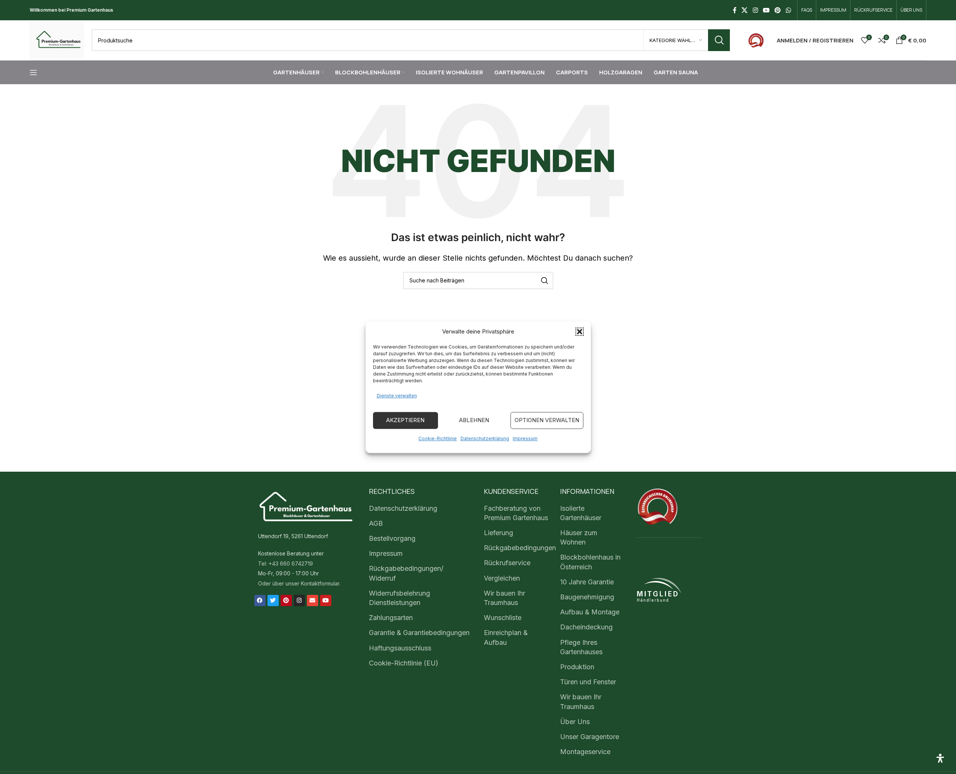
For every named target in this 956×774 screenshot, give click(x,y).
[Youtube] (325, 600)
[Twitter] (273, 600)
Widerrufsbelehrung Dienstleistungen (399, 598)
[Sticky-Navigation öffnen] (33, 72)
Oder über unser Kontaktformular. (299, 583)
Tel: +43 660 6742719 (285, 563)
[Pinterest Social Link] (777, 10)
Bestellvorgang (392, 538)
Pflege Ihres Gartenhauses (581, 647)
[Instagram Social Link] (755, 10)
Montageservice (585, 752)
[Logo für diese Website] (57, 40)
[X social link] (744, 10)
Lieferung (498, 533)
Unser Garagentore (589, 737)
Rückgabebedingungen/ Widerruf (406, 573)
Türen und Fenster (588, 682)
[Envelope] (312, 600)
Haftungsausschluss (400, 648)
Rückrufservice (507, 563)
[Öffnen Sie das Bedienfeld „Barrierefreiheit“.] (940, 758)
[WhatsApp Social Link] (788, 10)
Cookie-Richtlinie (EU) (403, 663)
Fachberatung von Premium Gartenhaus (516, 513)
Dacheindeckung (586, 627)
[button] (579, 331)
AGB (376, 523)
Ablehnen (474, 420)
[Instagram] (299, 600)
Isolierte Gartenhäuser (580, 513)
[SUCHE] (719, 40)
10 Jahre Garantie (587, 582)
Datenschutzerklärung (485, 438)
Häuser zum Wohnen (578, 537)
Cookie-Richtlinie (437, 438)
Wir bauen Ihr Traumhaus (504, 598)
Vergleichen (502, 578)
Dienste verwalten (397, 395)
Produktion (577, 667)
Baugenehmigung (587, 597)
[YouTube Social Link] (766, 10)
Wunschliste (502, 618)
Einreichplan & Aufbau (506, 637)
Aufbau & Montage (589, 612)
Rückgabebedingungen (520, 548)
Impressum (525, 438)
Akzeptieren (405, 420)
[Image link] (756, 40)
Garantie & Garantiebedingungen (419, 633)
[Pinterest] (286, 600)
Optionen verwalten (547, 420)
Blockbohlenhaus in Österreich (590, 561)
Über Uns (575, 722)
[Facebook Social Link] (734, 10)
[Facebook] (260, 600)
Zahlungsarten (391, 618)
